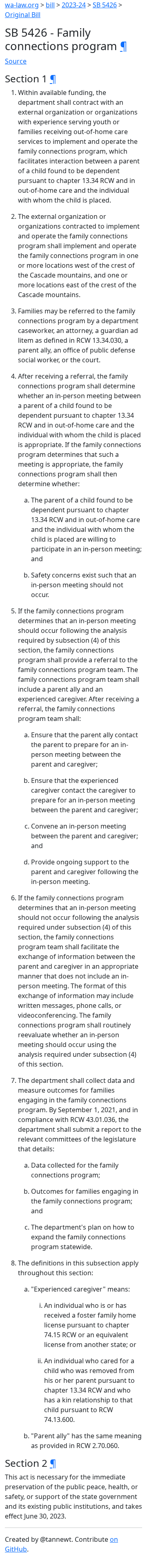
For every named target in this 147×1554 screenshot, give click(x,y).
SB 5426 (105, 4)
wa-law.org (22, 4)
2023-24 (74, 4)
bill (50, 4)
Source (16, 61)
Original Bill (22, 14)
